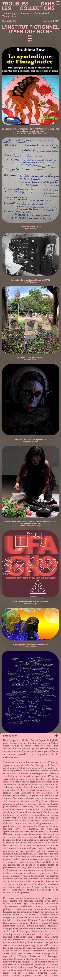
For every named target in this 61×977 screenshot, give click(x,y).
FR (30, 36)
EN (30, 40)
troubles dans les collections (28, 6)
